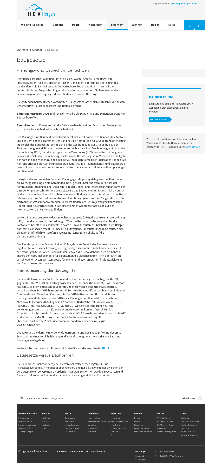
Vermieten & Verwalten (190, 421)
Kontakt (192, 3)
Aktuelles (45, 421)
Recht (113, 435)
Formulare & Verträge (27, 425)
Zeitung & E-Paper (25, 431)
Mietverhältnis (94, 418)
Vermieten (95, 24)
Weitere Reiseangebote (166, 431)
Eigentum (117, 24)
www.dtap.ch (193, 146)
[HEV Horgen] (60, 10)
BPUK (105, 348)
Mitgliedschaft (24, 428)
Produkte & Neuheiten (143, 431)
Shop (183, 3)
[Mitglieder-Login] (200, 25)
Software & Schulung (189, 435)
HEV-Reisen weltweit (165, 425)
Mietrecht (92, 431)
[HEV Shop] (189, 25)
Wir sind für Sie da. (32, 24)
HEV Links (46, 425)
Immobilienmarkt (72, 425)
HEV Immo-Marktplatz (120, 421)
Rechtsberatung (25, 421)
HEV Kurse (185, 418)
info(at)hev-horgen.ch (168, 451)
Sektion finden (158, 119)
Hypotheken (116, 425)
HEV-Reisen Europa (165, 421)
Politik (76, 24)
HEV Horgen (46, 418)
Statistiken (92, 428)
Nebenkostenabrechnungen (99, 421)
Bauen (137, 418)
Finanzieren (116, 418)
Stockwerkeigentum (189, 425)
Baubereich (36, 49)
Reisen (155, 24)
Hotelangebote (163, 428)
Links (44, 428)
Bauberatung (161, 97)
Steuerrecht (69, 421)
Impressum (61, 451)
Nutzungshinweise (95, 451)
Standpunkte (70, 431)
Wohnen (137, 24)
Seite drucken (188, 398)
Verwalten (92, 425)
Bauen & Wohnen (188, 431)
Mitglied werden (161, 3)
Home (175, 3)
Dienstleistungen (25, 418)
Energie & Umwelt (72, 428)
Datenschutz (76, 451)
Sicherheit (138, 425)
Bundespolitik (70, 418)
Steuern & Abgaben (119, 428)
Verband (58, 24)
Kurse (171, 24)
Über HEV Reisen (163, 418)
